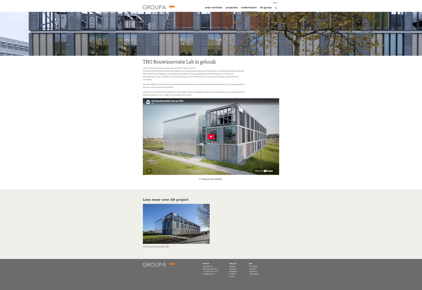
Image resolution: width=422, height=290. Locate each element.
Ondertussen (249, 7)
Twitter (231, 276)
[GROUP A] (159, 8)
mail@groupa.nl (209, 274)
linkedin (232, 266)
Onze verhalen (213, 7)
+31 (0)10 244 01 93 (210, 271)
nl (274, 3)
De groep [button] (266, 7)
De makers (253, 266)
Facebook (232, 269)
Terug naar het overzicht (211, 179)
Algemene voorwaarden (254, 272)
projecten (232, 7)
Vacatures (252, 269)
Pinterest (232, 274)
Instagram (233, 271)
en (276, 3)
